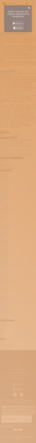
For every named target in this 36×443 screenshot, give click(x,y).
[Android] (18, 23)
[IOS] (18, 28)
